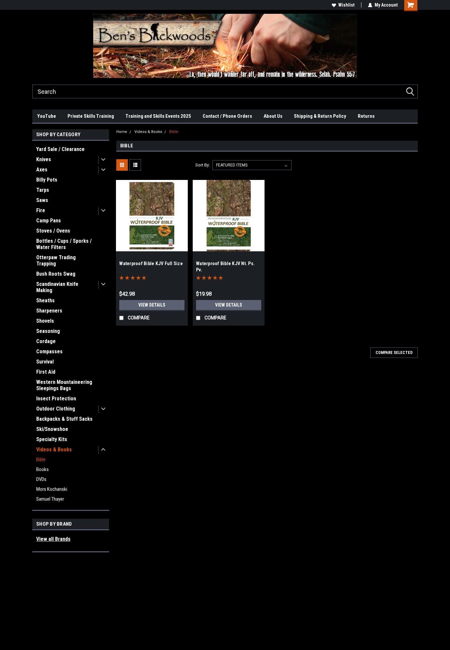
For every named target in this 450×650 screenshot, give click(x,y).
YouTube (46, 116)
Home (121, 132)
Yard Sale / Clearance (60, 149)
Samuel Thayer (50, 499)
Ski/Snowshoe (52, 429)
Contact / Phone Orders (227, 116)
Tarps (42, 190)
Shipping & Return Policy (320, 116)
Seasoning (48, 331)
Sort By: (202, 164)
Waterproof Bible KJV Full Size (151, 263)
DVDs (41, 479)
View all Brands (53, 539)
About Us (273, 116)
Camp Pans (48, 220)
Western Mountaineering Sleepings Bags (64, 385)
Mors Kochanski (51, 489)
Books (42, 469)
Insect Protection (56, 398)
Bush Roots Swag (55, 274)
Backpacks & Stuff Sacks (64, 419)
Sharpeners (49, 311)
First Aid (45, 372)
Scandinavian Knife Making (57, 287)
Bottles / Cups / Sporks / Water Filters (64, 244)
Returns (366, 116)
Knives (43, 159)
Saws (42, 200)
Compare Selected (394, 352)
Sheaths (45, 300)
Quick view (152, 246)
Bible (40, 460)
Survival (45, 362)
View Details (151, 305)
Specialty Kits (51, 439)
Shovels (45, 321)
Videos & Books (54, 449)
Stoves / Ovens (53, 231)
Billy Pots (46, 180)
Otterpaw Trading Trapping (56, 260)
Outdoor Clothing (55, 409)
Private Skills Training (91, 116)
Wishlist (346, 5)
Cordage (46, 341)
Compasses (49, 351)
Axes (41, 169)
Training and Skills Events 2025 (158, 116)
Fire (40, 210)
